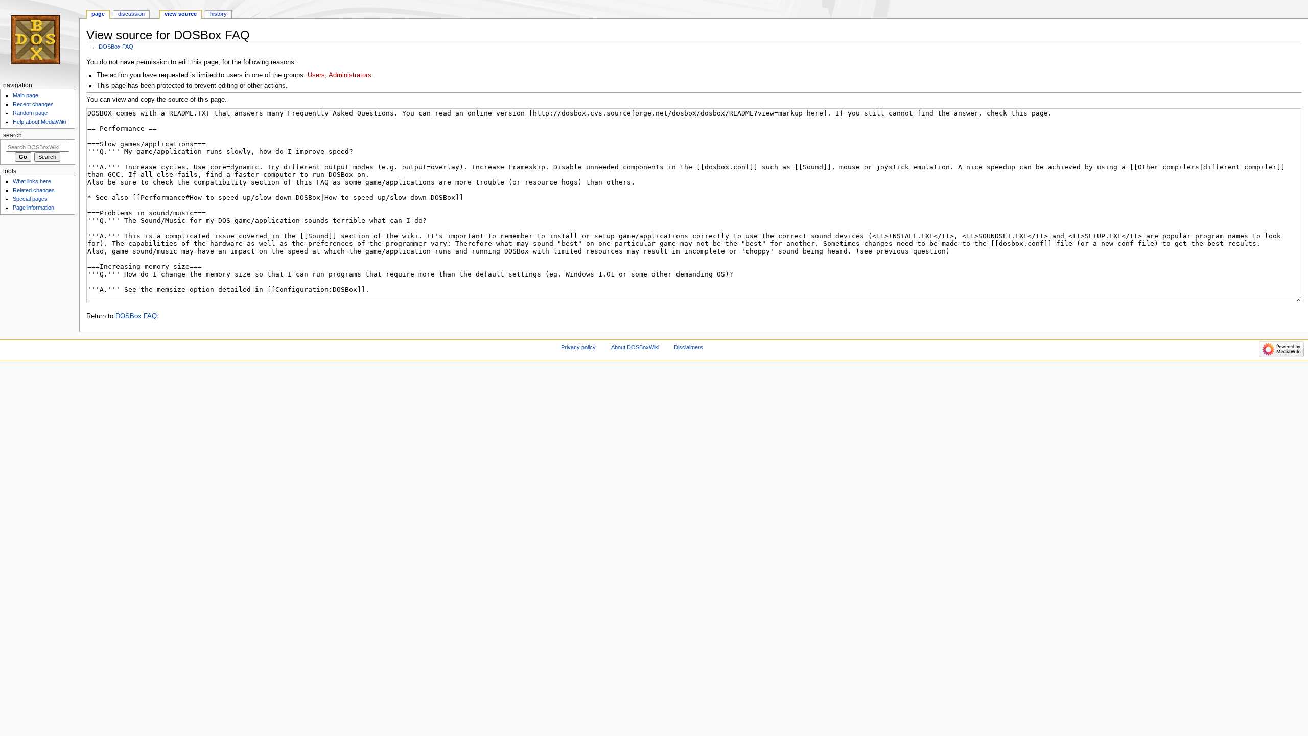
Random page (30, 113)
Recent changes (33, 104)
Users (316, 75)
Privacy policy (578, 347)
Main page (25, 95)
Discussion (131, 14)
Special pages (30, 199)
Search (12, 135)
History (218, 14)
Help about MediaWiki (39, 122)
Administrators (350, 75)
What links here (32, 181)
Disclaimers (688, 347)
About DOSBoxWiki (635, 347)
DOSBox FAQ (116, 46)
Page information (33, 207)
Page (98, 14)
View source (181, 14)
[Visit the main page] (39, 39)
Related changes (34, 190)
